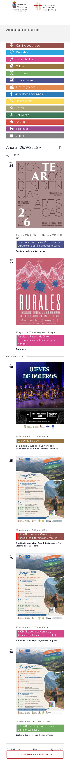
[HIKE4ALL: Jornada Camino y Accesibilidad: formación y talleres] (40, 489)
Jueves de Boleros (28, 440)
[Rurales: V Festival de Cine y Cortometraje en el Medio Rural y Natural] (40, 291)
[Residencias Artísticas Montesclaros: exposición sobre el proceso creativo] (40, 194)
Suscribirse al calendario (33, 754)
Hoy (35, 749)
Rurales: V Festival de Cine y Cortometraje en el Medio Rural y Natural (36, 340)
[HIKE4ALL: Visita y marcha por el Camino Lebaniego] (40, 681)
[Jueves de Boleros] (40, 395)
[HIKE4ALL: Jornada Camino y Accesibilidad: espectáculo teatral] (40, 586)
